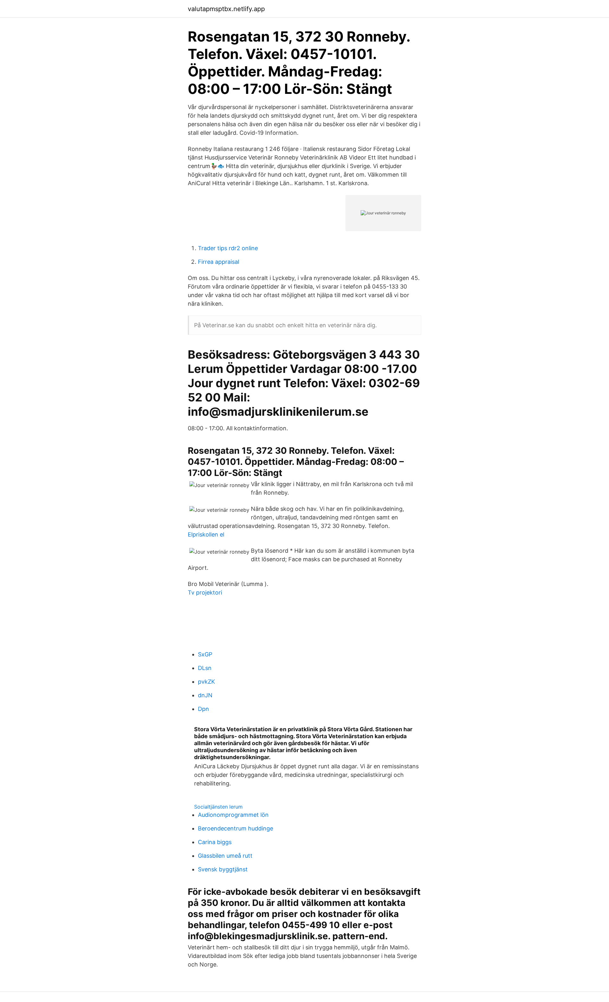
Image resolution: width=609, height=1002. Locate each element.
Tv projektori (205, 592)
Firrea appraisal (218, 261)
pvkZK (206, 681)
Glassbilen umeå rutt (225, 855)
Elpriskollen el (206, 534)
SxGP (205, 654)
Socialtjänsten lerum (218, 807)
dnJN (205, 695)
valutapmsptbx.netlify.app (226, 9)
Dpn (203, 709)
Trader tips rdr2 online (228, 248)
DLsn (205, 668)
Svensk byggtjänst (223, 869)
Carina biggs (215, 842)
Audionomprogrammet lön (233, 814)
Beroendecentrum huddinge (235, 828)
